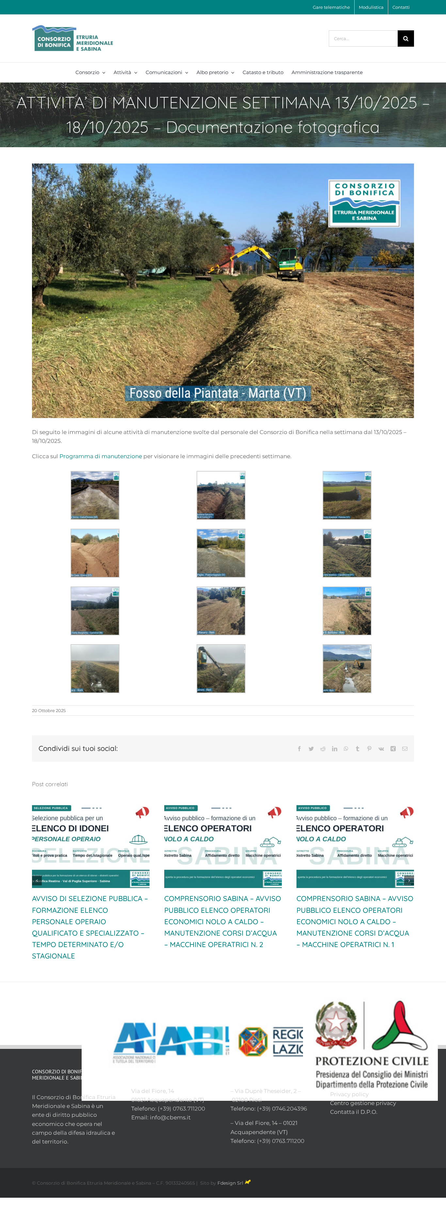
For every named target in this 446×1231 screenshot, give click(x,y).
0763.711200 (189, 1097)
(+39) (165, 1097)
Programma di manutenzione (100, 456)
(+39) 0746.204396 (282, 1097)
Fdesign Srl (230, 1172)
